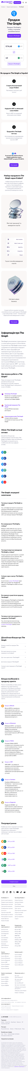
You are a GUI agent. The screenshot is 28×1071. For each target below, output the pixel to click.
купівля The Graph (6, 624)
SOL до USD (11, 859)
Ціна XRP (3, 935)
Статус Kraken (18, 914)
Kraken (2, 1022)
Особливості (5, 897)
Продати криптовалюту (7, 902)
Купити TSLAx (4, 979)
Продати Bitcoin (9, 705)
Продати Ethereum (10, 723)
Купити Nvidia (18, 954)
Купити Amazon (19, 960)
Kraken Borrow (5, 918)
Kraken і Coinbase (19, 992)
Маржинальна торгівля (7, 904)
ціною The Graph (14, 581)
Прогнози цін (4, 947)
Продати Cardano (10, 779)
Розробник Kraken (19, 906)
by (4, 1017)
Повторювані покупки (7, 916)
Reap (23, 1029)
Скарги (16, 918)
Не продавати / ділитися (20, 1002)
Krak (2, 1034)
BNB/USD (17, 935)
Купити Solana (5, 966)
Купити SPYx (4, 983)
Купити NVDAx (5, 977)
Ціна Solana (4, 939)
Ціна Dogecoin (5, 933)
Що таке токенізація (20, 985)
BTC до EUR (11, 847)
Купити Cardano (5, 964)
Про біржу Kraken (20, 897)
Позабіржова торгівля (7, 908)
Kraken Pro (7, 1022)
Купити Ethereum (5, 958)
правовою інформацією (19, 1066)
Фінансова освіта (20, 973)
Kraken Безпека (19, 900)
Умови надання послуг (6, 1006)
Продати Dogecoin (10, 802)
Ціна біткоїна (4, 929)
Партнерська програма (20, 910)
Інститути (3, 910)
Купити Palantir (18, 962)
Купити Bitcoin (5, 956)
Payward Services (5, 1029)
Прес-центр (18, 908)
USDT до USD (11, 865)
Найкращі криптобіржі (20, 990)
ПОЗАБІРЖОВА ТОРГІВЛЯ (13, 1034)
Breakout (19, 1022)
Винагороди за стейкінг (7, 914)
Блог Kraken (18, 904)
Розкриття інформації (6, 1008)
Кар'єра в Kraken (19, 902)
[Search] (23, 2)
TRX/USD (17, 943)
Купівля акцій (19, 952)
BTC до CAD (11, 853)
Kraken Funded (5, 920)
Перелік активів (19, 912)
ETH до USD (18, 931)
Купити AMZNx (5, 985)
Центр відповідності (5, 1004)
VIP (22, 1022)
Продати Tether (9, 741)
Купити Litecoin (5, 968)
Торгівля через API (6, 912)
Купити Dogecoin (5, 960)
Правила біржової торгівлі (18, 1006)
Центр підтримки (19, 916)
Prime (5, 1034)
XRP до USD (11, 871)
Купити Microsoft (19, 965)
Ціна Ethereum (5, 931)
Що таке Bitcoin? (19, 983)
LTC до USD (18, 946)
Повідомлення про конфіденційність (9, 1000)
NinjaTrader (13, 1022)
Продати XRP (9, 762)
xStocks (12, 1029)
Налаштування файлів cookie (7, 1002)
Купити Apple (18, 958)
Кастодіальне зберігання (6, 1035)
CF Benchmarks (17, 1029)
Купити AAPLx (4, 981)
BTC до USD (11, 841)
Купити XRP (4, 962)
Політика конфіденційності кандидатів (9, 1009)
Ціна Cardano (4, 937)
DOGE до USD (18, 939)
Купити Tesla (18, 956)
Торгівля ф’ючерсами (6, 906)
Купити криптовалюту (7, 900)
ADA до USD (18, 941)
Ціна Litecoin (4, 941)
